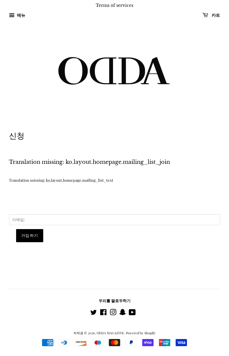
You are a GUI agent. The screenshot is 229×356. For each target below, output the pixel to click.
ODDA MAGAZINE (110, 333)
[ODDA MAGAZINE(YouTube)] (132, 313)
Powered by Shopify (141, 333)
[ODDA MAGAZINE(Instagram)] (113, 313)
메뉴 (20, 15)
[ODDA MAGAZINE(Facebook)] (103, 313)
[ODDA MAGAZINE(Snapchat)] (122, 313)
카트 (215, 15)
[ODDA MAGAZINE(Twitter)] (93, 313)
